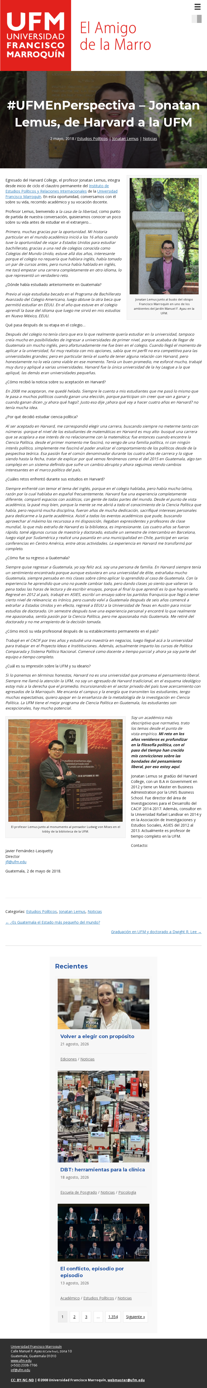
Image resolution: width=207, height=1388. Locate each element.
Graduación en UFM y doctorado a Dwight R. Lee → (156, 931)
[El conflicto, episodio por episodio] (103, 1253)
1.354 (113, 1316)
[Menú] (197, 6)
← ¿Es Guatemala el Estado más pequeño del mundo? (52, 922)
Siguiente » (135, 1316)
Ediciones (68, 1059)
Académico (70, 1298)
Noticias (150, 138)
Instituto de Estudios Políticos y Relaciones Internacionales (57, 188)
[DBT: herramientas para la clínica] (103, 1134)
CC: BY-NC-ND (22, 1380)
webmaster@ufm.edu (126, 1380)
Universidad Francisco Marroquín (36, 1346)
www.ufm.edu (21, 1360)
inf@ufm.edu (20, 1370)
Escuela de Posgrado (78, 1192)
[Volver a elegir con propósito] (103, 1022)
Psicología (127, 1192)
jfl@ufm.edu (15, 861)
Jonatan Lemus (125, 138)
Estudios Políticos (92, 138)
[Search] (201, 19)
